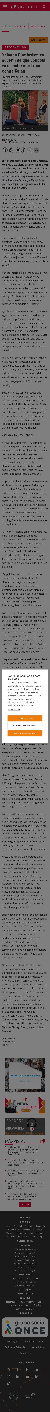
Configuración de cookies (24, 725)
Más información (13, 709)
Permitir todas (25, 718)
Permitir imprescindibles (25, 733)
